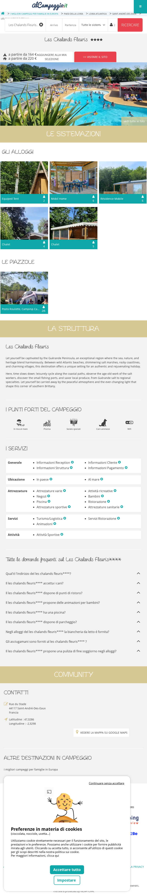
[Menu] (140, 6)
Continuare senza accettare (106, 783)
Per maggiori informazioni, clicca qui (35, 855)
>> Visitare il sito (95, 57)
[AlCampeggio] (49, 5)
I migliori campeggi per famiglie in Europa (31, 769)
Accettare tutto (67, 869)
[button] (72, 462)
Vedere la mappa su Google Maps (103, 732)
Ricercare (130, 24)
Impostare (67, 880)
